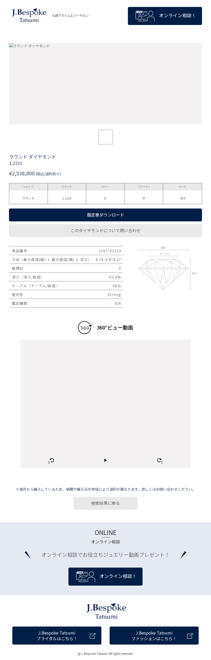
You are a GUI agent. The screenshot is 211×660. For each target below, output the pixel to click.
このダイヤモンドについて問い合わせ (105, 230)
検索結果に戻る (105, 503)
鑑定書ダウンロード (105, 215)
